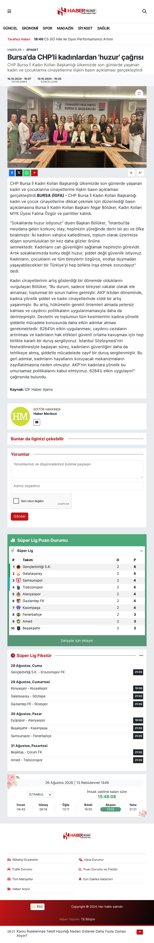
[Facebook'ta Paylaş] (12, 173)
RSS (39, 906)
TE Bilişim (88, 919)
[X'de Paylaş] (19, 173)
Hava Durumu (93, 860)
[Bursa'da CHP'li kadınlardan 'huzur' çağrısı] (77, 127)
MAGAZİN (65, 28)
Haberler (14, 49)
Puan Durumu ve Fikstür (100, 869)
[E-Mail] (36, 422)
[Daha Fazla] (34, 173)
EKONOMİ (30, 28)
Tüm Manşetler (22, 879)
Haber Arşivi (21, 889)
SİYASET (85, 28)
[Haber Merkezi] (20, 416)
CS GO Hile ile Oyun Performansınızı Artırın (73, 39)
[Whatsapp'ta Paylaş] (26, 173)
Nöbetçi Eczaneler (25, 860)
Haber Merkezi (45, 414)
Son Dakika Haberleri (98, 879)
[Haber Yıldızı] (77, 11)
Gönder (20, 516)
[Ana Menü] (9, 11)
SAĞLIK (103, 28)
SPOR (47, 28)
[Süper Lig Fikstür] (141, 655)
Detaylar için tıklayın (77, 641)
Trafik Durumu (22, 869)
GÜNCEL (10, 28)
